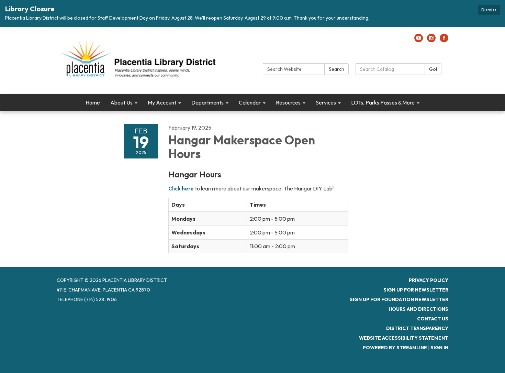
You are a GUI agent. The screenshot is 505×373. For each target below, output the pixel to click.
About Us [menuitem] (121, 102)
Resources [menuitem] (288, 102)
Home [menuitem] (93, 102)
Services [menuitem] (326, 102)
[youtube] (418, 40)
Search (336, 69)
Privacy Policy (428, 280)
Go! (433, 69)
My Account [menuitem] (162, 102)
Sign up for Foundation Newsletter (399, 299)
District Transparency (417, 328)
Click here (181, 188)
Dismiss (488, 9)
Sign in (439, 347)
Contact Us (432, 319)
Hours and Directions (418, 309)
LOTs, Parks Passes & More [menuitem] (383, 102)
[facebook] (444, 40)
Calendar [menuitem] (250, 102)
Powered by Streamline (395, 347)
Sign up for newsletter (415, 290)
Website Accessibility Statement (403, 338)
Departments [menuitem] (207, 102)
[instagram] (431, 40)
